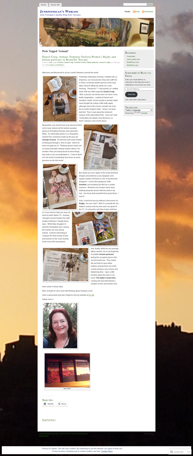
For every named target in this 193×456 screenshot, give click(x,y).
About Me (55, 5)
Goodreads (131, 56)
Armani (60, 62)
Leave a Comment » (56, 65)
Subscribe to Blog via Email (138, 74)
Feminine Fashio (80, 62)
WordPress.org (132, 65)
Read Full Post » (49, 420)
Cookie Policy (107, 451)
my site (91, 295)
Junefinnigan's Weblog (59, 11)
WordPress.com (133, 62)
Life (50, 62)
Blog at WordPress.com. (49, 434)
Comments (148, 12)
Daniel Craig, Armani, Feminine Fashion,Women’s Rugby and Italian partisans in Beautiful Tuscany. (79, 58)
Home (44, 5)
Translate (143, 113)
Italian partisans (92, 62)
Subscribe (131, 94)
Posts (137, 12)
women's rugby (105, 62)
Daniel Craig (68, 62)
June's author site (133, 59)
